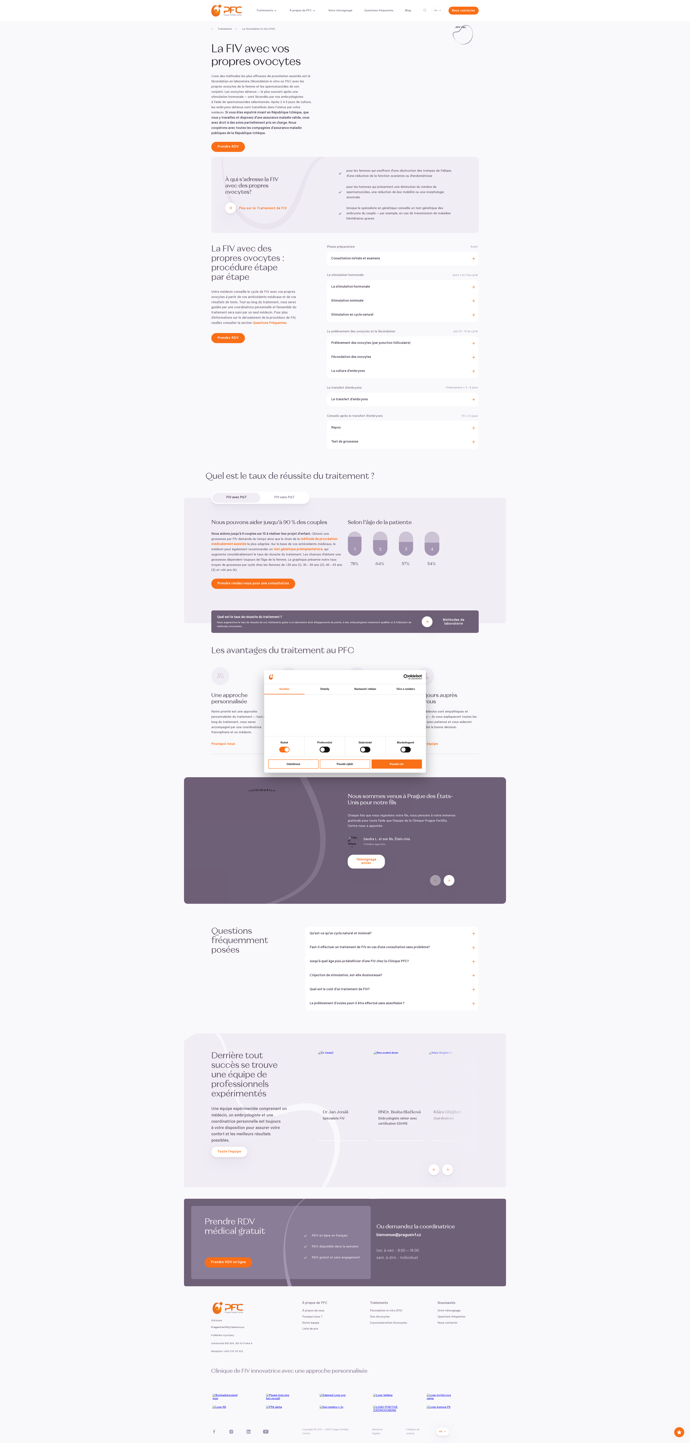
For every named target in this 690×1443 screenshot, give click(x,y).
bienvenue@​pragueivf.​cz (398, 1235)
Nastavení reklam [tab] (365, 688)
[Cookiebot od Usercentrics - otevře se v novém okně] (406, 677)
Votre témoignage (449, 1310)
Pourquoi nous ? (312, 1316)
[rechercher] (425, 10)
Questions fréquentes (451, 1316)
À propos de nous (313, 1310)
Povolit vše (397, 764)
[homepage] (226, 11)
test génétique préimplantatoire (298, 549)
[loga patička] (238, 1398)
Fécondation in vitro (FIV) (386, 1310)
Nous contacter (447, 1322)
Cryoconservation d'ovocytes (388, 1322)
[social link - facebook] (214, 1432)
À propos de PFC (301, 10)
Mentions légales (377, 1431)
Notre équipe (310, 1322)
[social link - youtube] (266, 1432)
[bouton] (435, 880)
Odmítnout (293, 764)
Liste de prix (310, 1328)
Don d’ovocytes (380, 1316)
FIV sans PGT (284, 497)
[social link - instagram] (231, 1432)
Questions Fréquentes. (270, 323)
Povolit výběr (345, 764)
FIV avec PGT (236, 497)
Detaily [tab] (324, 688)
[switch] (325, 749)
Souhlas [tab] (284, 688)
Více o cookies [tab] (405, 688)
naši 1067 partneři (287, 706)
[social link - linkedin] (248, 1432)
